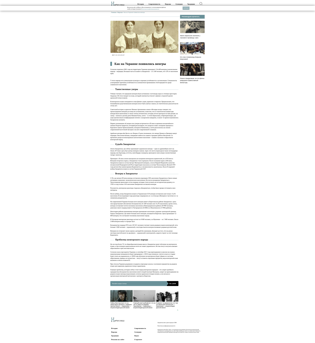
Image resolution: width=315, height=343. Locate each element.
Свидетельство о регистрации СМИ (167, 322)
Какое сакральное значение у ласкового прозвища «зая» (190, 37)
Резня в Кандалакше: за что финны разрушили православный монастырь (192, 80)
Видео (136, 336)
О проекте (138, 339)
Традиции (191, 4)
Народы (168, 4)
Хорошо (186, 8)
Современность (154, 4)
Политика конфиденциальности (166, 326)
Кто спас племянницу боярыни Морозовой (190, 58)
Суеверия (179, 4)
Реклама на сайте (117, 339)
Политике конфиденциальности (150, 9)
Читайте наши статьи (144, 284)
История (140, 4)
